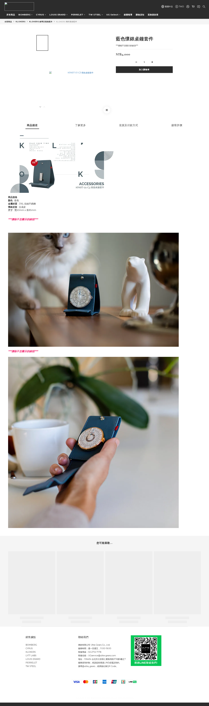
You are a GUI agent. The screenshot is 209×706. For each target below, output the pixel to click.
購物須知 (140, 14)
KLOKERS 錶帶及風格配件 (40, 22)
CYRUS (40, 14)
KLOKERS (20, 22)
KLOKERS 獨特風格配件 (66, 22)
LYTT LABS (31, 655)
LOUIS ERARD (57, 14)
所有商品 (11, 14)
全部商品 (8, 22)
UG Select (112, 14)
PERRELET (77, 14)
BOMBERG (24, 14)
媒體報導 (128, 14)
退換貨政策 (153, 14)
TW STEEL (95, 14)
